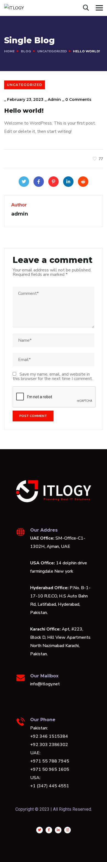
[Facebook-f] (49, 830)
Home (9, 51)
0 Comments (78, 99)
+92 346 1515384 (49, 736)
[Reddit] (83, 181)
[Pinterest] (53, 181)
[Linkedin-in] (58, 830)
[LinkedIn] (68, 181)
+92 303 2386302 (49, 745)
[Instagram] (67, 830)
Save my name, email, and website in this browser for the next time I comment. (53, 376)
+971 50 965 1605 (49, 769)
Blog (26, 51)
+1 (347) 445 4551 (49, 786)
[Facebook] (38, 181)
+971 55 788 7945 (49, 761)
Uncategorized (52, 51)
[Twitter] (24, 181)
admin (54, 99)
